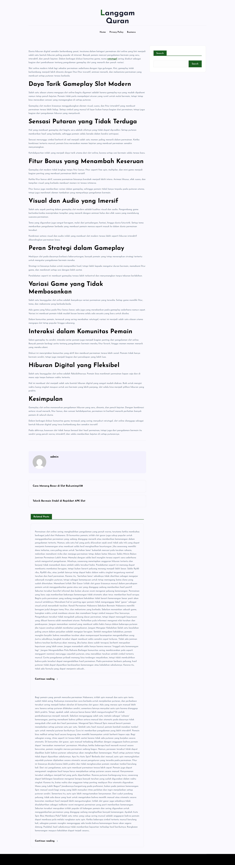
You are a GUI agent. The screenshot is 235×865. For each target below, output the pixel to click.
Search (160, 53)
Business (131, 32)
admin (54, 457)
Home (103, 32)
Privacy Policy (116, 32)
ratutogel (112, 59)
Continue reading (45, 679)
